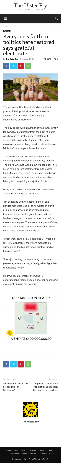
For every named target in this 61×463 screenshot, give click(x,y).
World (24, 450)
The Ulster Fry (12, 59)
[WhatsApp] (28, 66)
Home (5, 26)
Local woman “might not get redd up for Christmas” (16, 387)
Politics (14, 26)
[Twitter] (13, 66)
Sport (24, 453)
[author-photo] (30, 417)
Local (16, 450)
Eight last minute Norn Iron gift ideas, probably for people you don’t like (45, 387)
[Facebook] (6, 66)
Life (50, 450)
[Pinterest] (21, 66)
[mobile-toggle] (5, 18)
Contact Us (45, 453)
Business (15, 453)
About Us (34, 453)
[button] (56, 18)
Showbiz (42, 450)
